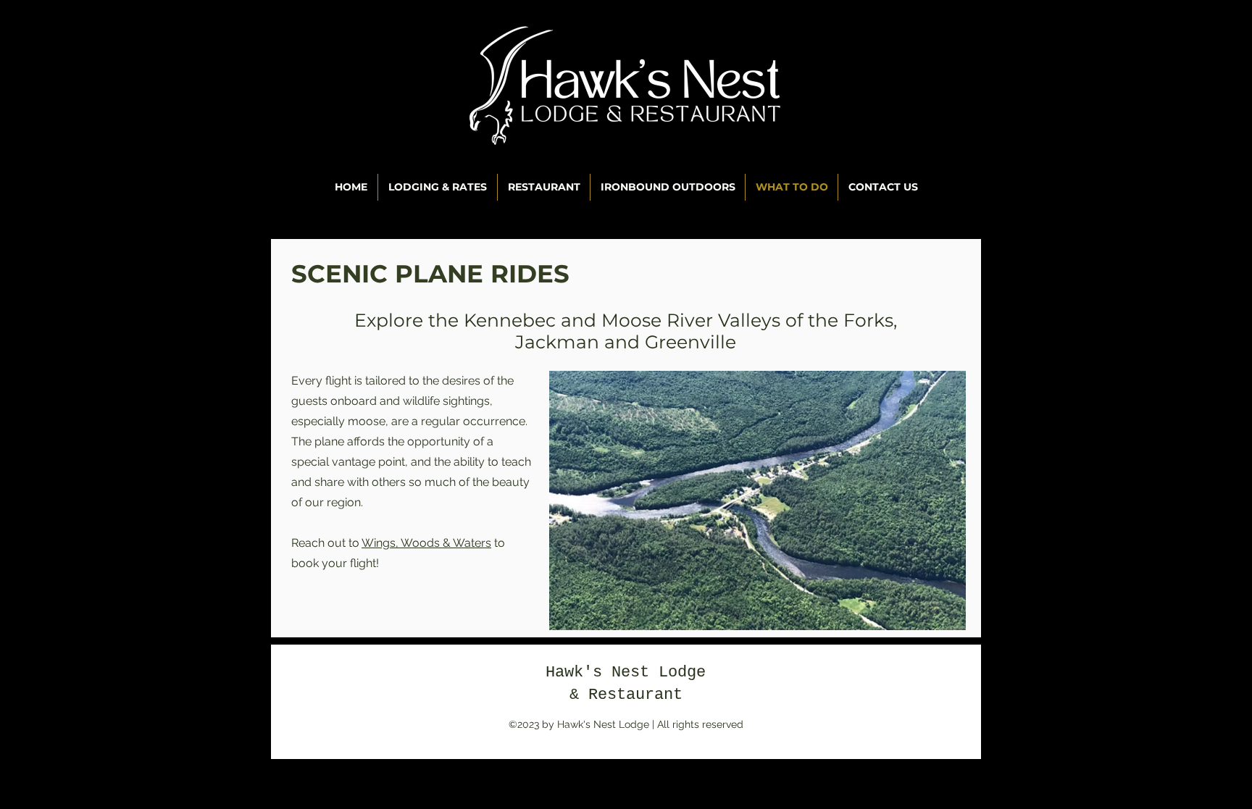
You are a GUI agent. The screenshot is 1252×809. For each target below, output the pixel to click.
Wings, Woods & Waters (426, 543)
